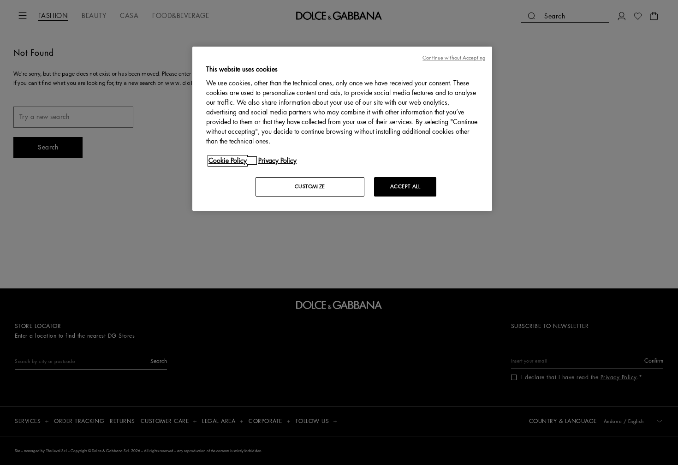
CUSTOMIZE (310, 186)
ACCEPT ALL (405, 186)
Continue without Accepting (453, 57)
